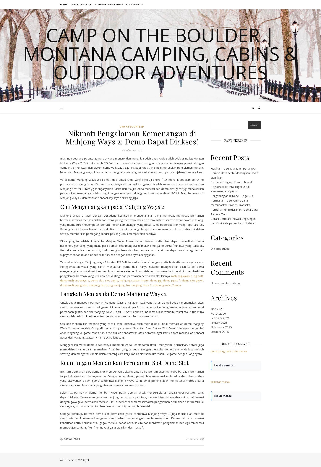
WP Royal (83, 460)
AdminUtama (72, 439)
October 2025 (220, 332)
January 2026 (219, 322)
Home (63, 4)
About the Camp (80, 4)
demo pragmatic (221, 351)
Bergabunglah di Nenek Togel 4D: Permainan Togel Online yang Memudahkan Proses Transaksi (232, 200)
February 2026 (220, 318)
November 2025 (221, 327)
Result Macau (223, 395)
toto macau (239, 351)
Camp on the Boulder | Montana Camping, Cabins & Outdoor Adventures (160, 53)
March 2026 (218, 313)
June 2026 (217, 309)
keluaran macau (220, 382)
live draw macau (224, 365)
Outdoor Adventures (108, 4)
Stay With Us (134, 4)
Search (254, 125)
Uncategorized (132, 126)
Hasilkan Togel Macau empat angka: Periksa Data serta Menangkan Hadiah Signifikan (235, 173)
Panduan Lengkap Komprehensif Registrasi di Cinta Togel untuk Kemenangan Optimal (231, 186)
